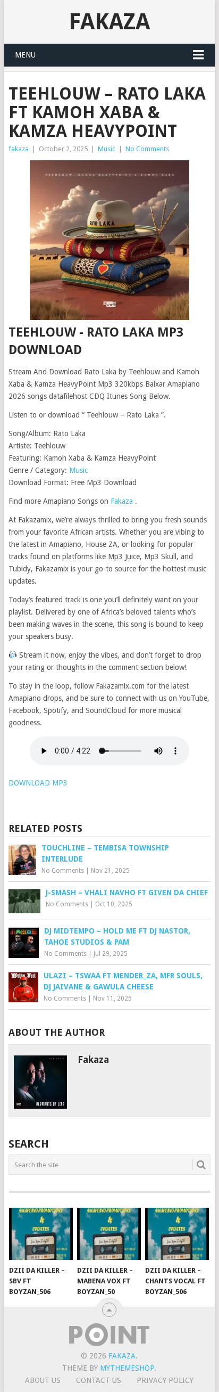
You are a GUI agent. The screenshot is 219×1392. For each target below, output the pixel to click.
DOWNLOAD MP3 (38, 783)
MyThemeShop (127, 1368)
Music (106, 149)
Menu (25, 55)
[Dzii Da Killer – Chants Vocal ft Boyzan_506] (177, 1234)
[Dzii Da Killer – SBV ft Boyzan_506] (41, 1234)
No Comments (147, 149)
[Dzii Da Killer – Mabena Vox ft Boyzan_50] (109, 1234)
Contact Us (98, 1380)
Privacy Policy (165, 1380)
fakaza (19, 149)
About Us (43, 1380)
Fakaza (109, 22)
